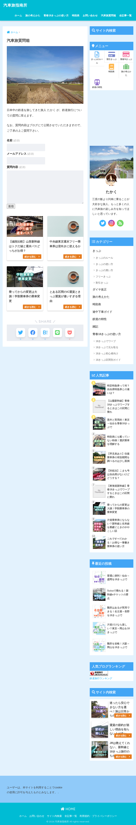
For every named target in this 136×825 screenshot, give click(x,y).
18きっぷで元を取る (107, 347)
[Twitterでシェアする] (20, 332)
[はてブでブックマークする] (45, 332)
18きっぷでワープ (106, 341)
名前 (13, 140)
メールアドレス (20, 153)
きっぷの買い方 (104, 270)
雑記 (95, 326)
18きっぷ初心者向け (107, 353)
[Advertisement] (111, 118)
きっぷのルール (97, 61)
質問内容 (16, 167)
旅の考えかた (32, 15)
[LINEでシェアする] (57, 332)
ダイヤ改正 (100, 289)
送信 (11, 206)
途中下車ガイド (102, 311)
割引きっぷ (112, 59)
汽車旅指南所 (15, 5)
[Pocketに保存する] (69, 332)
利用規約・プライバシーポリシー (98, 816)
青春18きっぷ (126, 59)
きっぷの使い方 (104, 264)
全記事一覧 (125, 15)
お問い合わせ (90, 15)
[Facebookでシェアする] (32, 332)
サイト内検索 (54, 816)
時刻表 (75, 15)
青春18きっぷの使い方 (56, 15)
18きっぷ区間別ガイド (108, 359)
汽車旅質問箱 (108, 15)
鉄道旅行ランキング (101, 678)
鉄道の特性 (97, 87)
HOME (70, 809)
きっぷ (97, 250)
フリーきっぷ (103, 276)
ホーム (18, 15)
